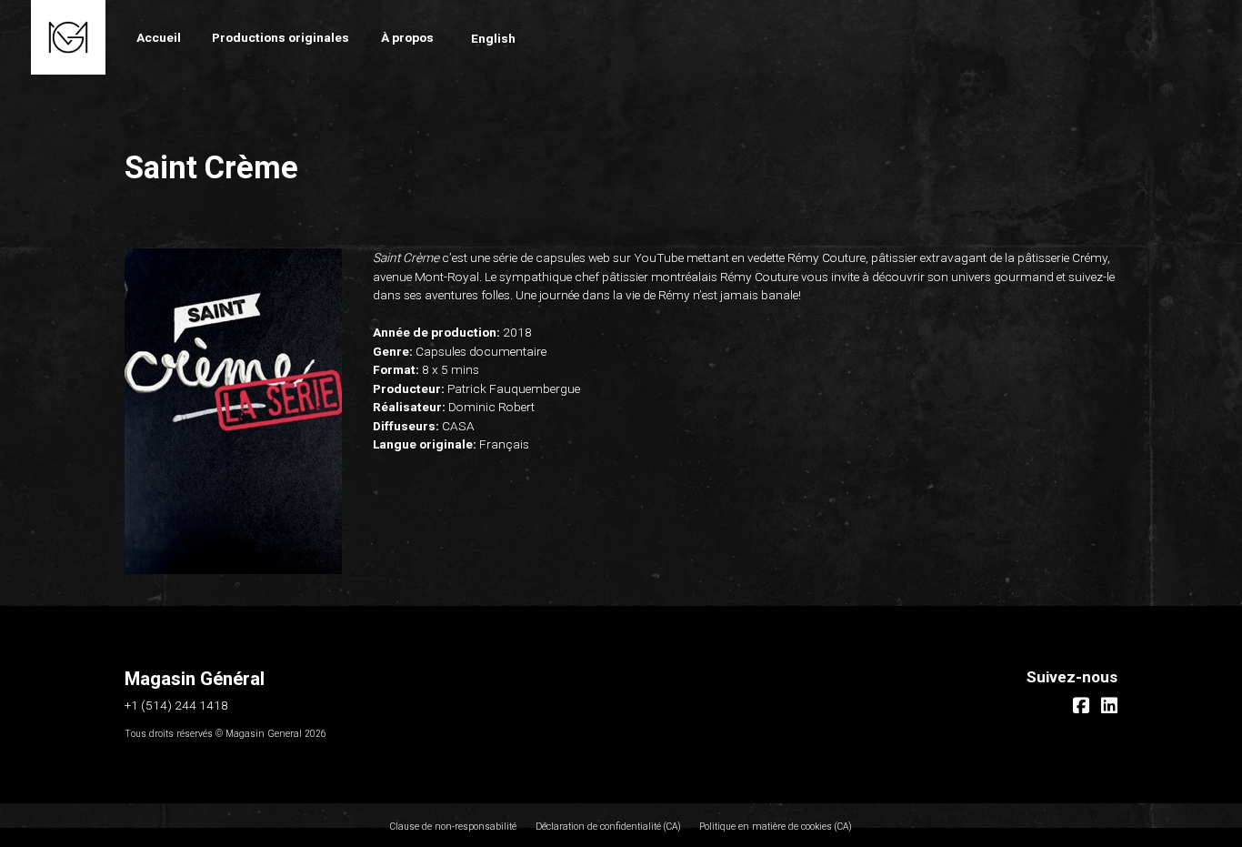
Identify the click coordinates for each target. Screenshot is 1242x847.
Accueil (158, 37)
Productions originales (280, 37)
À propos (407, 37)
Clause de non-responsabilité (453, 826)
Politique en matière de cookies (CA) (775, 826)
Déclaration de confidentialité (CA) (608, 826)
